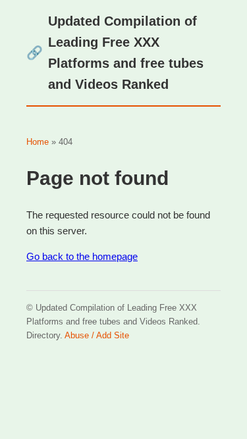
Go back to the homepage (82, 256)
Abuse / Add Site (97, 335)
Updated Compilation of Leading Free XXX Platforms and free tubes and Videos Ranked (115, 52)
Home (37, 142)
